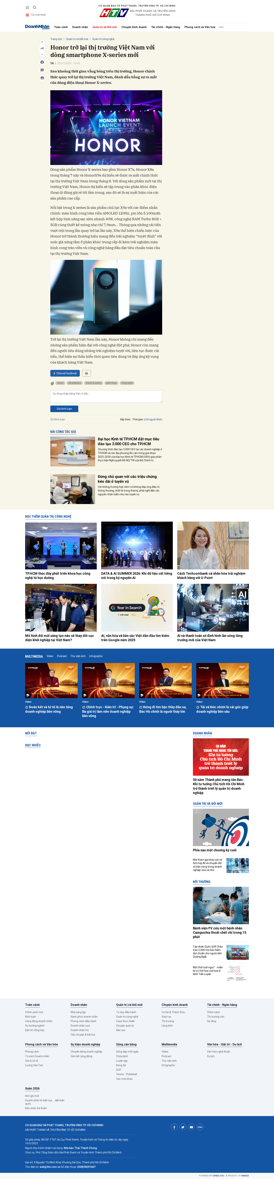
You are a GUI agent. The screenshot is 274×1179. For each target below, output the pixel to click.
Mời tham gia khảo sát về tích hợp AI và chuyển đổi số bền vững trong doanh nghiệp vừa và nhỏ (207, 864)
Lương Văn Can (34, 1065)
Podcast (62, 656)
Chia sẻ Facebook (66, 373)
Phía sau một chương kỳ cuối (215, 850)
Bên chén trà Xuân (36, 1108)
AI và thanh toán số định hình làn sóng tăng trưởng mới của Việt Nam (210, 638)
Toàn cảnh (61, 27)
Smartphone (74, 383)
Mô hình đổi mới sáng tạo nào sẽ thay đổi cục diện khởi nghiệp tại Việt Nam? (59, 638)
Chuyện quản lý (125, 1025)
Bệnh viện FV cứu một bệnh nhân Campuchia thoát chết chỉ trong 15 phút (219, 932)
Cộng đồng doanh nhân (38, 1021)
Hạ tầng (211, 1021)
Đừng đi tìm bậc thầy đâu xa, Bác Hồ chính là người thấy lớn (163, 709)
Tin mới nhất (38, 14)
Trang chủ (56, 39)
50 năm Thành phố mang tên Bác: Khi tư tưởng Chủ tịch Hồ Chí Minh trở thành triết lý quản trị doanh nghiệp (218, 786)
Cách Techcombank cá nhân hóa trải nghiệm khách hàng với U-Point (211, 575)
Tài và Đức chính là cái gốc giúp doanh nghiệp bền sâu (222, 709)
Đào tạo (120, 1030)
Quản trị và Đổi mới (104, 27)
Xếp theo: (125, 419)
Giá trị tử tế (31, 1060)
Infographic (96, 656)
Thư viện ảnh (78, 656)
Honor (60, 383)
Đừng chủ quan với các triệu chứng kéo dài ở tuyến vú (127, 479)
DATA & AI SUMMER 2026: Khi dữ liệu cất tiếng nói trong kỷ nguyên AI (136, 575)
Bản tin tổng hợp (34, 1030)
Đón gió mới (32, 1095)
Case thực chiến (125, 1021)
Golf (118, 1069)
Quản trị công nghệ (103, 39)
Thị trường (168, 1021)
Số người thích (153, 419)
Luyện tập (121, 1060)
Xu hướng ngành (35, 1025)
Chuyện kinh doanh (134, 27)
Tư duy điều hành (126, 1012)
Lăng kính (167, 1025)
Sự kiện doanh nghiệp (85, 1044)
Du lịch (211, 1056)
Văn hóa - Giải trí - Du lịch (224, 1044)
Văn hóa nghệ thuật (218, 1051)
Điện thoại (111, 383)
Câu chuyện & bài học (83, 1034)
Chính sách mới (34, 1012)
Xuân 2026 (32, 1088)
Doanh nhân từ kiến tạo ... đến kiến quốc (44, 1102)
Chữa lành (122, 1056)
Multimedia (34, 656)
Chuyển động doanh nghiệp (86, 1051)
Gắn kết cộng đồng (81, 1056)
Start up (166, 1016)
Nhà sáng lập (78, 1012)
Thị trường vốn (215, 1016)
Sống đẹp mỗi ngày (127, 1051)
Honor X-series (93, 383)
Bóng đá (121, 1065)
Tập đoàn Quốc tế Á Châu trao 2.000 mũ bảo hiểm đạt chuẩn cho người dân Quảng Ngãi (208, 951)
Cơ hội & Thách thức (173, 1012)
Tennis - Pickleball (126, 1074)
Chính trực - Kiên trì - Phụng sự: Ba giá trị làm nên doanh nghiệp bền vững (108, 711)
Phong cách (32, 1051)
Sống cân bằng (126, 1044)
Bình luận (30, 1016)
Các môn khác (124, 1078)
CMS (218, 1176)
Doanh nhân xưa (80, 1025)
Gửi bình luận (64, 408)
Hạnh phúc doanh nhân (84, 1016)
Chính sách (213, 1012)
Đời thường (201, 882)
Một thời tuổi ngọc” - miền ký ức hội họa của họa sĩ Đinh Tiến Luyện (208, 971)
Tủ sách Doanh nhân (37, 1056)
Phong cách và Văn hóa (200, 27)
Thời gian (137, 419)
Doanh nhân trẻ (80, 1030)
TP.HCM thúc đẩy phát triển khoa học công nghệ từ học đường (57, 575)
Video (50, 656)
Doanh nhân (80, 27)
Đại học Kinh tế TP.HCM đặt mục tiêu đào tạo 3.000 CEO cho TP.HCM (128, 441)
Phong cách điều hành (83, 1021)
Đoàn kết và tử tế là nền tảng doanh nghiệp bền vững (49, 709)
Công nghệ (127, 383)
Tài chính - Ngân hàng (165, 27)
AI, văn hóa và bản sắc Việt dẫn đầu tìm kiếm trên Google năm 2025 (135, 638)
